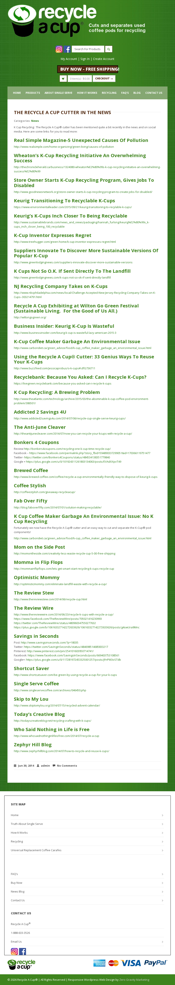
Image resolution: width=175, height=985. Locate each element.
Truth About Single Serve (27, 824)
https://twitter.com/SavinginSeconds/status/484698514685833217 (66, 647)
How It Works (87, 93)
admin (45, 765)
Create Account (103, 59)
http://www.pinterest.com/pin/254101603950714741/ (60, 651)
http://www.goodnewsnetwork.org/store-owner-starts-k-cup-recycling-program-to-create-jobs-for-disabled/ (83, 192)
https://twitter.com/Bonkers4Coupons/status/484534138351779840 (67, 457)
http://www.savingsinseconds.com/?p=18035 (49, 642)
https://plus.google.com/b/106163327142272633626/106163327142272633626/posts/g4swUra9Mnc (76, 627)
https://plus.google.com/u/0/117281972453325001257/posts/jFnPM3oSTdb (73, 660)
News (35, 121)
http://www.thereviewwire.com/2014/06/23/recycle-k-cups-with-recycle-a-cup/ (64, 614)
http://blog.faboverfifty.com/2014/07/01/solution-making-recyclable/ (58, 507)
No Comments (67, 765)
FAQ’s (125, 93)
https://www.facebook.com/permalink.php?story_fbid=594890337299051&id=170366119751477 (89, 453)
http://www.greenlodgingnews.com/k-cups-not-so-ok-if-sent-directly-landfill (62, 277)
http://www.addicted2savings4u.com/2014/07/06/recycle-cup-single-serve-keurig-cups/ (70, 418)
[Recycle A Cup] (47, 965)
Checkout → (104, 78)
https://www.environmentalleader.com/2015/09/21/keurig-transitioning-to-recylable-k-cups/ (73, 207)
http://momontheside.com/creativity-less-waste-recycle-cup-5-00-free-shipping (64, 553)
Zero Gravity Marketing (134, 980)
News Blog (17, 891)
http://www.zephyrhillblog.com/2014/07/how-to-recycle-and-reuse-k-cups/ (61, 751)
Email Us (16, 941)
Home (17, 93)
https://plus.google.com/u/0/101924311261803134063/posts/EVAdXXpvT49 (73, 461)
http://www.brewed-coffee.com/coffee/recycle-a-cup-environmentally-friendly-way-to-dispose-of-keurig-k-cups (86, 477)
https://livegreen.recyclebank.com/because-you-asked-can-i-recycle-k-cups (62, 383)
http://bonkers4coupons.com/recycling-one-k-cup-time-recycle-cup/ (67, 449)
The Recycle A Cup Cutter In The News (62, 112)
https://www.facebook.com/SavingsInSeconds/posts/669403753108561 (73, 655)
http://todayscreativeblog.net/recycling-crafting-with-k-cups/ (52, 721)
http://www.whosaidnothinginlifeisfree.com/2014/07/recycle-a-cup (56, 736)
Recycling (109, 93)
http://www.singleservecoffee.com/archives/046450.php (50, 690)
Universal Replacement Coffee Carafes (36, 850)
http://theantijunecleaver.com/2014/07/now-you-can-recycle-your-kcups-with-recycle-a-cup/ (73, 433)
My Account (69, 59)
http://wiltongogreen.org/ (30, 317)
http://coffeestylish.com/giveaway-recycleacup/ (44, 492)
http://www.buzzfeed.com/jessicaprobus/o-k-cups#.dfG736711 (54, 368)
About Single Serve (58, 93)
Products (33, 93)
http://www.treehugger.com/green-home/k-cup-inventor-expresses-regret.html (65, 242)
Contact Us (153, 93)
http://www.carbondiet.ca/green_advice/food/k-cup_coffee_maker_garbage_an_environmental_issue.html (82, 348)
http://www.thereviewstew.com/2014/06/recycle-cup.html (50, 599)
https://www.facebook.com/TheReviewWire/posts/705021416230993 (58, 619)
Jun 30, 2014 (26, 765)
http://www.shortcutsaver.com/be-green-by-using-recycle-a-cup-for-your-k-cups (65, 675)
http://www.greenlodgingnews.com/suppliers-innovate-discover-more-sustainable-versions (73, 262)
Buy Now (16, 883)
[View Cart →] (63, 78)
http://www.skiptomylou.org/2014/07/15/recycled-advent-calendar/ (57, 705)
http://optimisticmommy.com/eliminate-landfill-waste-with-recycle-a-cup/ (60, 584)
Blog (137, 93)
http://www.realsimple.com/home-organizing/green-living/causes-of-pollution (64, 147)
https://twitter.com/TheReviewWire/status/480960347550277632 (55, 623)
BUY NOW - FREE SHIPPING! (89, 69)
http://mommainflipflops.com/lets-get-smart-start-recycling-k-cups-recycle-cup (64, 569)
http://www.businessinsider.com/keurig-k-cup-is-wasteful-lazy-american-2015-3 (65, 333)
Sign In (85, 59)
